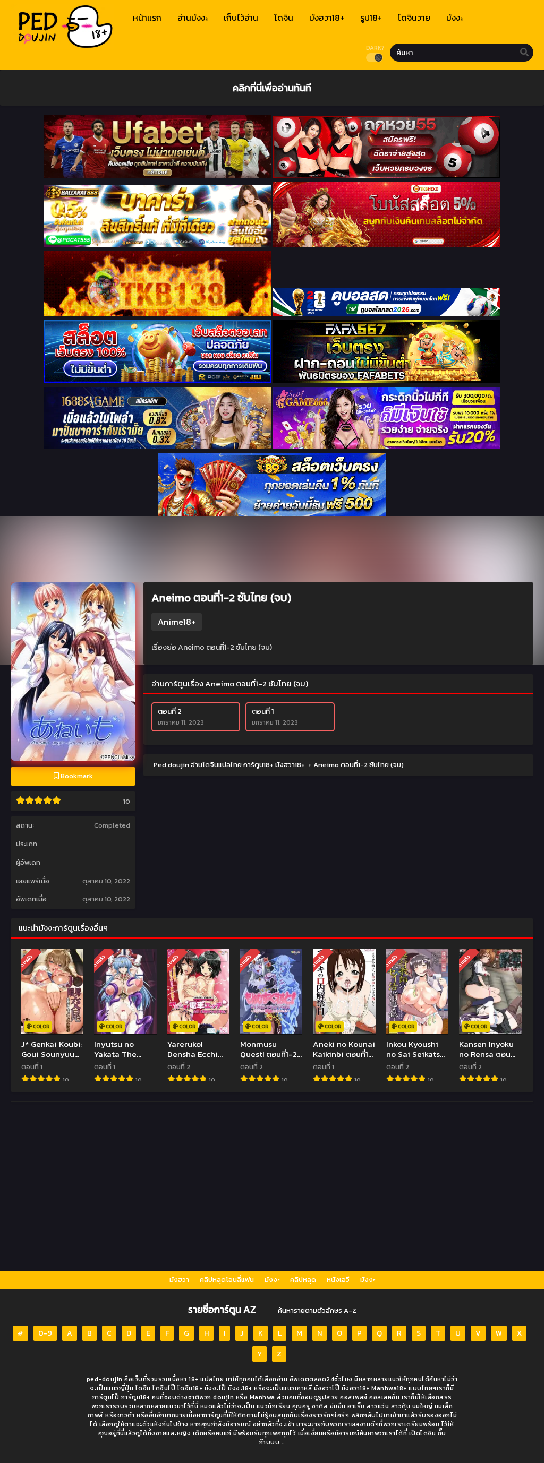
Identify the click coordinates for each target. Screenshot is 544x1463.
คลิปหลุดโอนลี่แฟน (227, 1280)
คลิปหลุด (303, 1280)
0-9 (45, 1333)
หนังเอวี (338, 1280)
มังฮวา (179, 1280)
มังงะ (272, 1280)
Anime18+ (177, 621)
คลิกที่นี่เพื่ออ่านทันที (272, 87)
